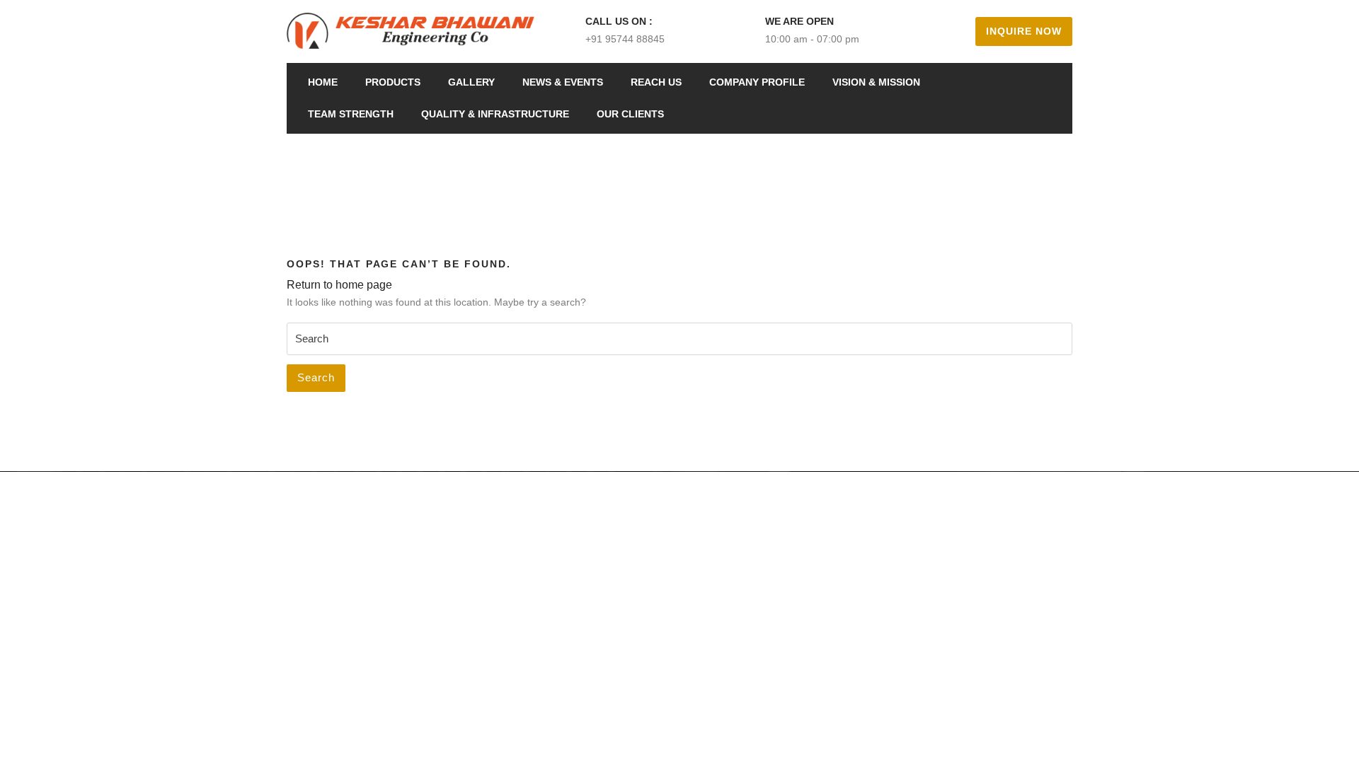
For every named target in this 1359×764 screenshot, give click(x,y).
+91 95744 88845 (625, 39)
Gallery (471, 82)
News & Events (562, 82)
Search (316, 377)
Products (392, 82)
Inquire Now (1024, 31)
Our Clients (630, 114)
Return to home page (339, 285)
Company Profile (757, 82)
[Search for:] (679, 339)
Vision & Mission (876, 82)
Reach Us (656, 82)
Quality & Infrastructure (495, 114)
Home (323, 82)
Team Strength (351, 114)
